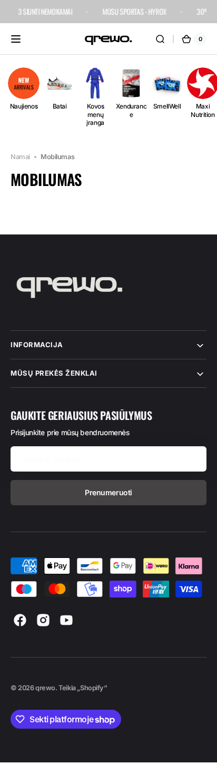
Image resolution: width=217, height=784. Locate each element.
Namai (20, 157)
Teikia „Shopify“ (82, 688)
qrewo (45, 688)
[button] (15, 39)
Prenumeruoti (108, 492)
